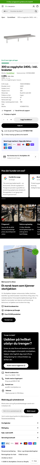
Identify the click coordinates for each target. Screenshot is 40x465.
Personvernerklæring (8, 451)
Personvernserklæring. (8, 418)
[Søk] (36, 11)
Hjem (3, 17)
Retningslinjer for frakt (8, 454)
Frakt (8, 80)
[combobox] (20, 11)
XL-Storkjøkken (11, 461)
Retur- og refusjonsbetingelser (28, 451)
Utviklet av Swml (6, 458)
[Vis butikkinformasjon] (35, 156)
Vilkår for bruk (24, 416)
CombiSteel (11, 17)
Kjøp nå (20, 125)
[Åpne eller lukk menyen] (2, 6)
